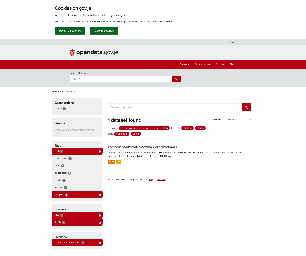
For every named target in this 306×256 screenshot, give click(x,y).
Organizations (202, 64)
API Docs (161, 179)
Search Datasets (79, 73)
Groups (220, 64)
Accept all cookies (70, 30)
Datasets (184, 64)
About (233, 64)
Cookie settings (104, 30)
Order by (215, 119)
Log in (233, 42)
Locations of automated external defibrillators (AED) (143, 147)
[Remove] (167, 128)
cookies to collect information (80, 15)
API (150, 179)
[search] (246, 107)
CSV (118, 162)
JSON (111, 162)
